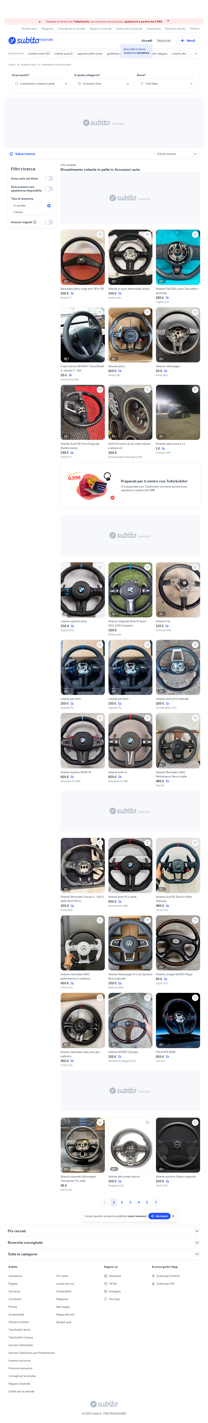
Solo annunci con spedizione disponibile (26, 188)
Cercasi (18, 212)
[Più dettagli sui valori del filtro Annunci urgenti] (35, 222)
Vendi (190, 41)
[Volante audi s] (130, 344)
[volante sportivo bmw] (83, 599)
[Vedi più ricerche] (196, 53)
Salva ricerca (25, 154)
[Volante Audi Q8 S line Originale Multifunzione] (83, 422)
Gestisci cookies (19, 1322)
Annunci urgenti (21, 222)
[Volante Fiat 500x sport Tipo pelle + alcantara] (178, 266)
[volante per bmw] (83, 675)
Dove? (141, 75)
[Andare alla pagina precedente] (105, 1202)
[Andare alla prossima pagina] (156, 1202)
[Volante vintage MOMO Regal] (178, 952)
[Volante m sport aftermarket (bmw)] (130, 266)
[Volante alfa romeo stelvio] (130, 1154)
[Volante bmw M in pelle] (130, 875)
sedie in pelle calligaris (153, 53)
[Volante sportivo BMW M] (83, 750)
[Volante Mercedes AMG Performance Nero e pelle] (178, 750)
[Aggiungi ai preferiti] (100, 234)
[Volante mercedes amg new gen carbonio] (83, 1030)
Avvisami (162, 1216)
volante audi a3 (63, 53)
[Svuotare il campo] (66, 83)
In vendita (20, 205)
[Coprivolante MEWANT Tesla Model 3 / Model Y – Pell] (83, 344)
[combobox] (41, 83)
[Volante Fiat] (178, 599)
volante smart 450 (39, 53)
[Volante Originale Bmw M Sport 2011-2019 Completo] (130, 599)
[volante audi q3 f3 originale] (178, 675)
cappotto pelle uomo (89, 53)
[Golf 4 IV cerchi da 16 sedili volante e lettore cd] (130, 422)
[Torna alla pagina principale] (32, 40)
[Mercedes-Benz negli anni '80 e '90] (83, 266)
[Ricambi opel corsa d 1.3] (178, 422)
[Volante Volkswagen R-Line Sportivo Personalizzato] (130, 952)
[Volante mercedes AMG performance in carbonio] (83, 952)
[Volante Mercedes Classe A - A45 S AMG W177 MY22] (83, 875)
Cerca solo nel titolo (24, 178)
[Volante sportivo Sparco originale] (178, 1154)
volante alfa (179, 53)
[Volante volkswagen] (178, 344)
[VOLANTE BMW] (178, 1030)
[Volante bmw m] (130, 750)
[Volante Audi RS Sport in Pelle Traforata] (178, 875)
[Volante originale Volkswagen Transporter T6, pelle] (83, 1154)
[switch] (49, 178)
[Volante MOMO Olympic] (130, 1030)
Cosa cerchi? (20, 75)
